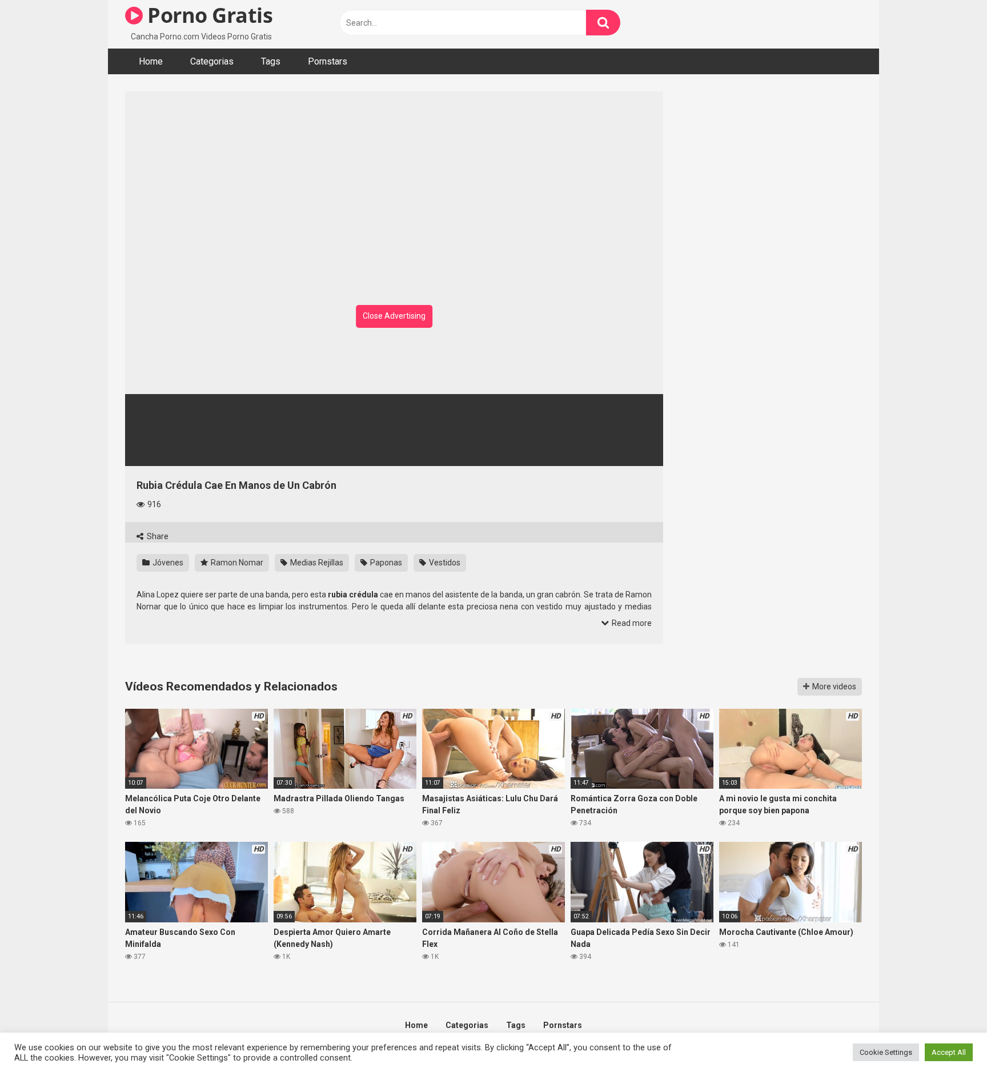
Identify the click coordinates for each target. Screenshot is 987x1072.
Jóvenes (167, 562)
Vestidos (443, 562)
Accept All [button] (949, 1052)
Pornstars (327, 61)
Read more (631, 623)
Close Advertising (394, 315)
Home (151, 61)
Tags (270, 61)
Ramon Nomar (236, 562)
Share (156, 536)
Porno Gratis (207, 15)
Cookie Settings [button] (886, 1052)
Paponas (385, 562)
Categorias (212, 61)
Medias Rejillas (315, 562)
